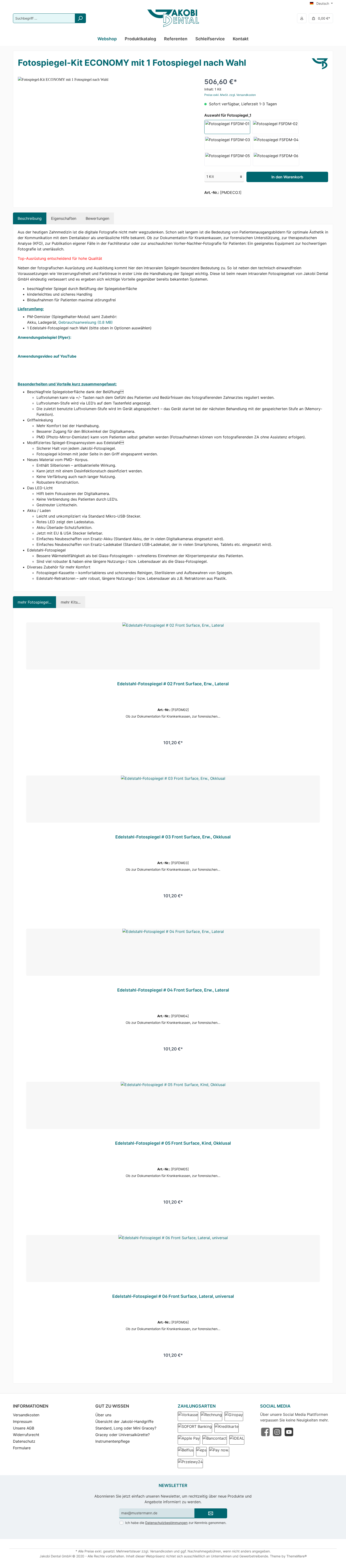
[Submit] (210, 1513)
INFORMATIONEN (30, 1406)
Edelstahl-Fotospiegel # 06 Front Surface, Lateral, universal (173, 1296)
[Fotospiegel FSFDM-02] (275, 127)
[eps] (201, 1451)
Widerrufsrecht (26, 1434)
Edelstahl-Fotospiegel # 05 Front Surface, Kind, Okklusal (173, 1143)
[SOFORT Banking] (195, 1427)
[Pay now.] (219, 1451)
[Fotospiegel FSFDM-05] (227, 159)
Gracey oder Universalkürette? (122, 1434)
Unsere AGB (23, 1428)
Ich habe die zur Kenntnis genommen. (175, 1523)
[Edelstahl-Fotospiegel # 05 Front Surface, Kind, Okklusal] (173, 1105)
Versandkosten (26, 1415)
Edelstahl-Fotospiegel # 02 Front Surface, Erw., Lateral (173, 683)
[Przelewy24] (190, 1463)
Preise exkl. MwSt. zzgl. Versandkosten (230, 95)
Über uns (103, 1415)
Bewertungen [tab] (97, 218)
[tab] (29, 218)
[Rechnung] (211, 1415)
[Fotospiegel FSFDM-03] (227, 143)
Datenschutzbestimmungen (166, 1523)
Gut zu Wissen (112, 1406)
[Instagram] (277, 1432)
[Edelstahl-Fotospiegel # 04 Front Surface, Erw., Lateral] (173, 952)
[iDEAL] (236, 1439)
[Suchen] (80, 18)
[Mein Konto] (301, 18)
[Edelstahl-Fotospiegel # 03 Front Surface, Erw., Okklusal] (173, 799)
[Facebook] (265, 1432)
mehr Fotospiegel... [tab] (34, 602)
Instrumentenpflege (112, 1441)
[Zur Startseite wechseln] (173, 18)
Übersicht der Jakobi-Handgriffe (124, 1421)
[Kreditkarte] (226, 1427)
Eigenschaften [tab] (63, 218)
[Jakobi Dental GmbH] (320, 63)
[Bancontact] (214, 1439)
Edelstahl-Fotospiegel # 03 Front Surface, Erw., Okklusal (173, 836)
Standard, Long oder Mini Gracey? (125, 1428)
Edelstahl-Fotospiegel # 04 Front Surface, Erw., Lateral (173, 990)
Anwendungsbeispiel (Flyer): (44, 337)
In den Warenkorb (287, 177)
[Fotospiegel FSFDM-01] (227, 127)
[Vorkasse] (188, 1415)
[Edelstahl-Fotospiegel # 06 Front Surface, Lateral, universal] (173, 1258)
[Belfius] (186, 1451)
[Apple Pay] (189, 1439)
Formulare (22, 1448)
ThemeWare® (296, 1556)
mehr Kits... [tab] (70, 602)
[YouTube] (289, 1432)
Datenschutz (24, 1441)
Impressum (22, 1421)
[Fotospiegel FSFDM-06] (276, 159)
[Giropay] (234, 1415)
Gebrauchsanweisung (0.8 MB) (85, 322)
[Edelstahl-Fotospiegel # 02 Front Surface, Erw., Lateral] (173, 646)
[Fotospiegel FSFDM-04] (276, 143)
